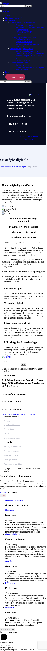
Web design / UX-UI (12, 455)
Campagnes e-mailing (13, 464)
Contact (7, 433)
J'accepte (3, 493)
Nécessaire (9, 510)
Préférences (10, 583)
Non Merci (12, 493)
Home (2, 167)
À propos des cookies (14, 500)
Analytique (9, 561)
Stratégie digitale (11, 460)
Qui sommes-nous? (12, 424)
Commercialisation (13, 534)
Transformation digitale (19, 167)
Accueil (7, 421)
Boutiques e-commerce (13, 446)
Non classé (9, 607)
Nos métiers (8, 167)
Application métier (11, 451)
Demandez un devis (12, 438)
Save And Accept (7, 630)
